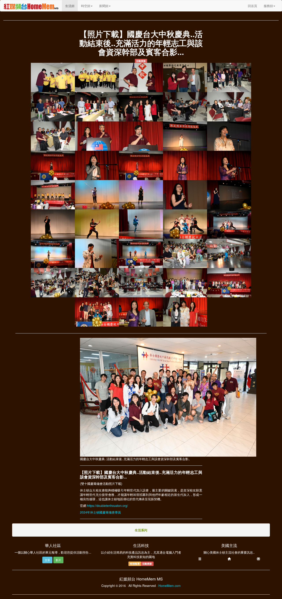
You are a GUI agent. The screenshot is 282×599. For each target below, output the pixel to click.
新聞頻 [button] (103, 6)
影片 (58, 560)
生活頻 (71, 5)
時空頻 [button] (85, 6)
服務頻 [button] (268, 6)
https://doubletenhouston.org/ (107, 505)
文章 (47, 560)
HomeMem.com (169, 585)
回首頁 (252, 6)
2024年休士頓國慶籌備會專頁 (100, 512)
